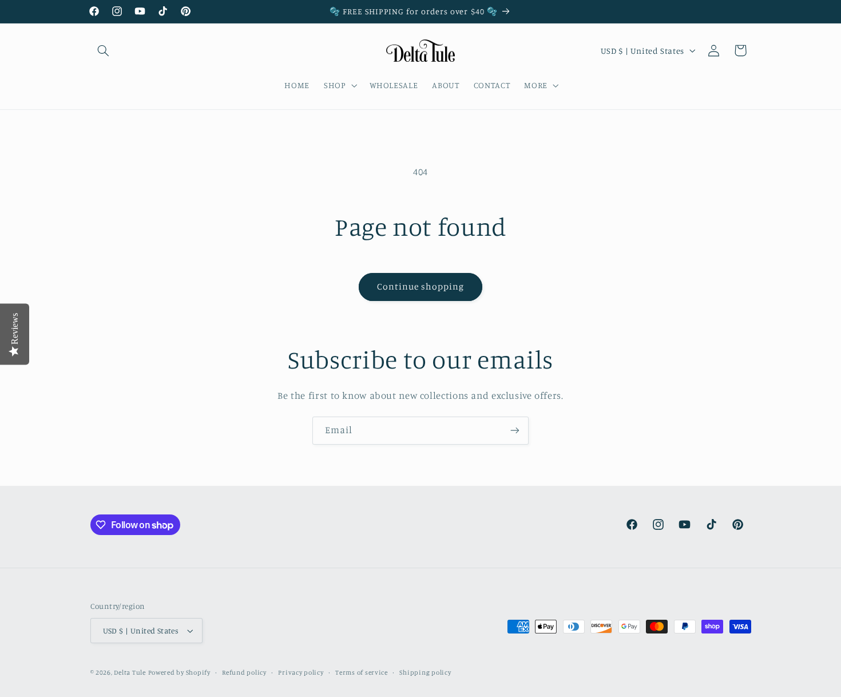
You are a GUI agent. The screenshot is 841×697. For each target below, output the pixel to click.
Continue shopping (421, 286)
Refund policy (244, 672)
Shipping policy (425, 672)
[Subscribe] (515, 431)
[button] (103, 50)
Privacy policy (300, 672)
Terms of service (361, 672)
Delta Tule (129, 672)
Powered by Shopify (179, 672)
